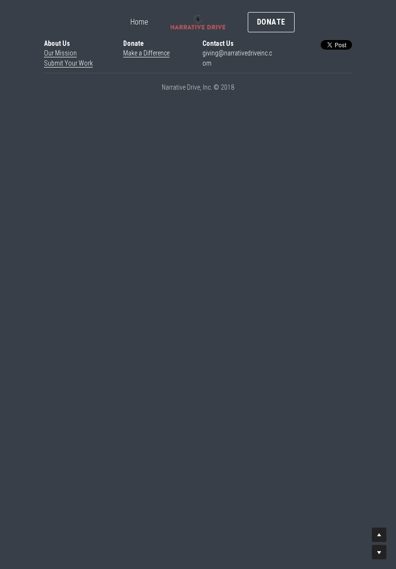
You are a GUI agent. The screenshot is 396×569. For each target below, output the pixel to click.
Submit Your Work (68, 63)
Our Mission (60, 53)
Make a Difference (146, 53)
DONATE (271, 22)
